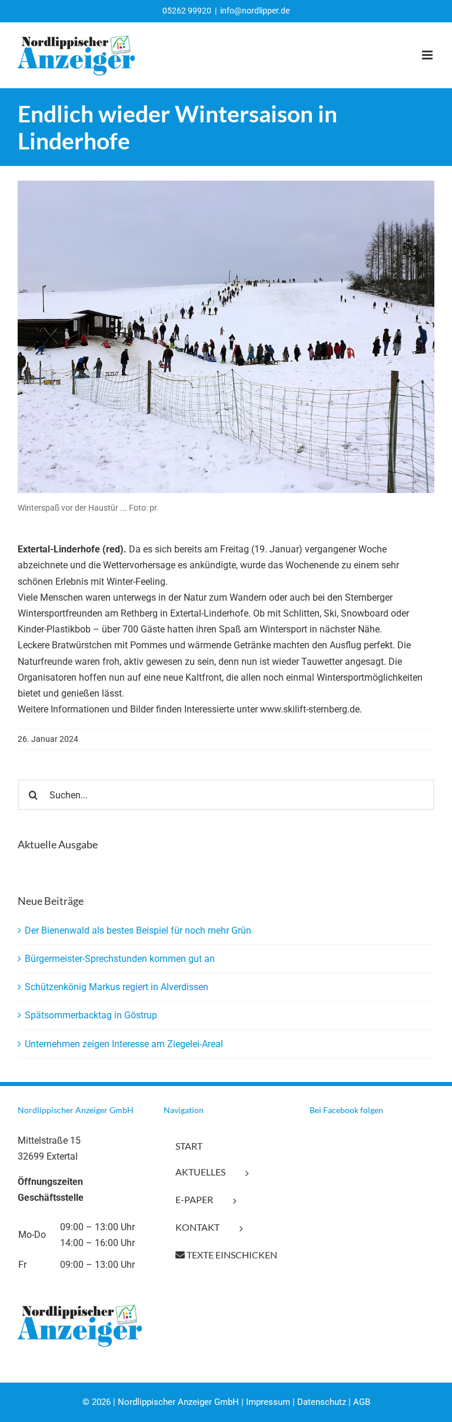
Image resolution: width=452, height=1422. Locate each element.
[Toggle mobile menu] (428, 55)
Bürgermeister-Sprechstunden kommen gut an (120, 958)
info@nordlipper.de (255, 10)
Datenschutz (321, 1402)
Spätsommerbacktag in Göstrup (91, 1015)
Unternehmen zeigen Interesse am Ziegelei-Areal (124, 1044)
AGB (361, 1402)
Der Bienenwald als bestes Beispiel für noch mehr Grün (138, 930)
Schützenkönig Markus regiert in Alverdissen (116, 987)
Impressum (268, 1402)
